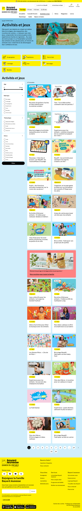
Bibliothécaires (44, 483)
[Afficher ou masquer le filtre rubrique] (22, 95)
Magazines (64, 13)
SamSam (8, 146)
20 (56, 451)
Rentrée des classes (10, 128)
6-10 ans (36, 9)
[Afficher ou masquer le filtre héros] (22, 135)
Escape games (9, 103)
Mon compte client (56, 479)
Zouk (7, 139)
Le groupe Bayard (72, 481)
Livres (72, 13)
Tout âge (22, 9)
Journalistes (43, 481)
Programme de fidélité (57, 482)
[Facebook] (10, 473)
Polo (7, 150)
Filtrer (13, 163)
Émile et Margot (9, 157)
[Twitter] (21, 473)
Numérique (22, 16)
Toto (7, 141)
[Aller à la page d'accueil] (9, 13)
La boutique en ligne (57, 5)
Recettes (8, 110)
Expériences (8, 106)
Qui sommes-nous (73, 475)
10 (51, 451)
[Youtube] (15, 473)
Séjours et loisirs (39, 16)
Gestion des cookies (58, 503)
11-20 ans (44, 9)
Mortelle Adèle (9, 155)
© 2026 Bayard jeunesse (73, 505)
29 (74, 448)
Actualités (22, 13)
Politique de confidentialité (72, 503)
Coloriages (8, 101)
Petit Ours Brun (9, 152)
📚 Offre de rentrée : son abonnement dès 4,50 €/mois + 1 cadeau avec (39, 1)
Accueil (3, 20)
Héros (56, 13)
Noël (7, 126)
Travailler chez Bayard (74, 483)
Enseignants (43, 475)
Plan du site (71, 489)
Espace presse (72, 478)
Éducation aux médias (10, 123)
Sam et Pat (8, 148)
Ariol (7, 159)
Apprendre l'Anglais (10, 121)
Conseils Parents (32, 13)
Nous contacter (44, 466)
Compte (78, 6)
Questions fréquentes (46, 463)
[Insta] (4, 473)
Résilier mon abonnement (58, 485)
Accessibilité (76, 506)
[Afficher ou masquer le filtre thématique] (22, 117)
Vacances (8, 130)
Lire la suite (6, 500)
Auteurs (42, 478)
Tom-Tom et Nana (9, 143)
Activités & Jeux (45, 13)
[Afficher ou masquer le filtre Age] (22, 84)
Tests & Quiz (8, 112)
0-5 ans (29, 9)
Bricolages (8, 99)
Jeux (7, 108)
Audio (30, 16)
